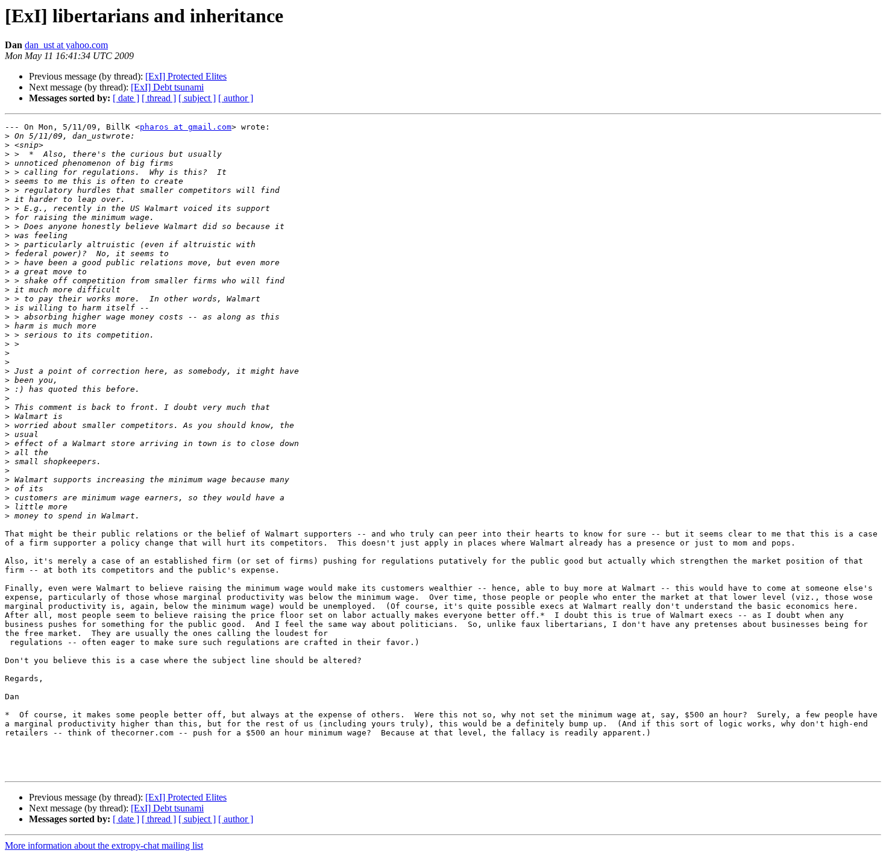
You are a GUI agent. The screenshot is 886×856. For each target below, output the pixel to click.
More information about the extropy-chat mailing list (104, 845)
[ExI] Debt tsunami (167, 87)
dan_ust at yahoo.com (66, 45)
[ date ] (126, 98)
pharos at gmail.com (185, 126)
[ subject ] (197, 98)
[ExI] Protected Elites (186, 76)
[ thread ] (159, 98)
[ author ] (235, 98)
